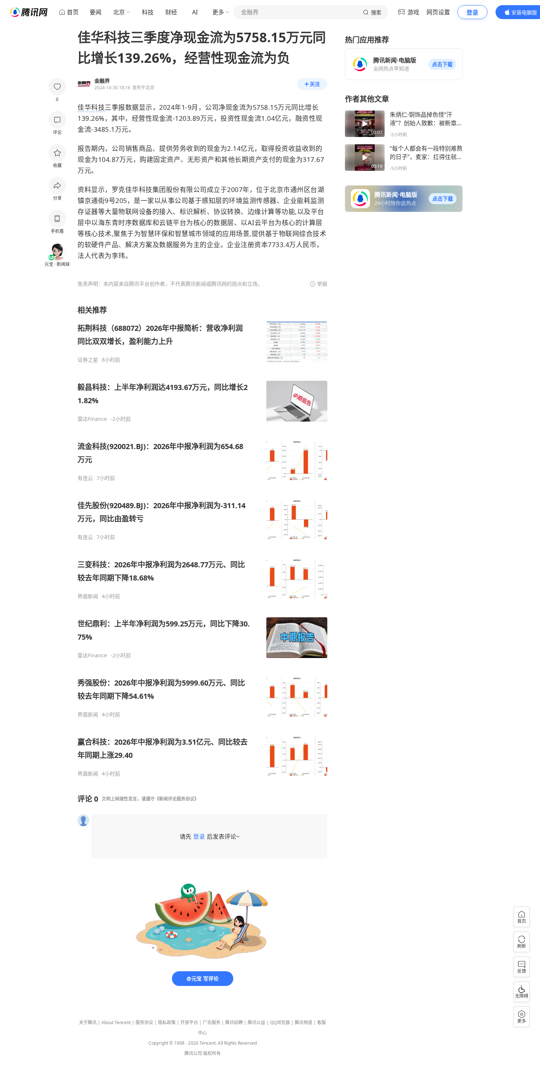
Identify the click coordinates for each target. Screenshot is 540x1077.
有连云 (85, 478)
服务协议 (144, 1022)
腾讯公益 (256, 1022)
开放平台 (189, 1022)
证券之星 (88, 359)
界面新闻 (88, 596)
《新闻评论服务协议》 (177, 799)
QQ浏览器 (280, 1022)
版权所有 (212, 1053)
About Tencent (116, 1022)
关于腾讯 (88, 1022)
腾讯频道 (303, 1022)
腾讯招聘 (234, 1022)
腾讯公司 (193, 1053)
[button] (442, 64)
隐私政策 (167, 1022)
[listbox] (202, 541)
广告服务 (211, 1022)
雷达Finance (92, 419)
